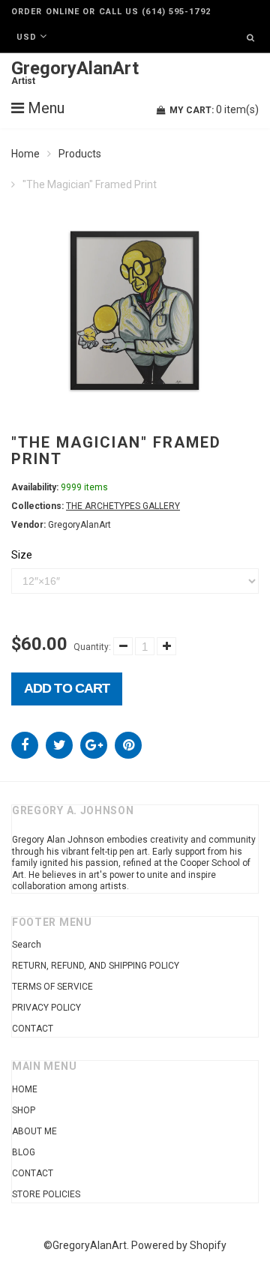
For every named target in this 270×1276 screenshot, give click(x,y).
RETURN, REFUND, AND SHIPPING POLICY (95, 965)
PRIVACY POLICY (46, 1007)
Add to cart (67, 688)
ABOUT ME (34, 1131)
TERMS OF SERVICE (52, 986)
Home (25, 154)
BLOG (23, 1152)
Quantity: (92, 647)
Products (79, 154)
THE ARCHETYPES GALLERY (123, 506)
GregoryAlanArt (75, 73)
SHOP (23, 1110)
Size (21, 555)
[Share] (24, 745)
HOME (25, 1089)
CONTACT (32, 1028)
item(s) (214, 109)
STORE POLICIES (46, 1194)
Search (26, 944)
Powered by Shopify (178, 1245)
